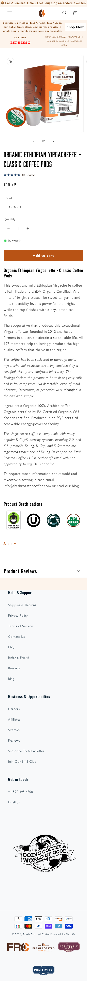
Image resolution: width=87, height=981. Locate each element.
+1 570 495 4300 (20, 792)
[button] (9, 13)
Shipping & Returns (22, 605)
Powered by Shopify (62, 934)
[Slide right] (53, 141)
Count (8, 198)
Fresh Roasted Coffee (36, 934)
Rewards (14, 668)
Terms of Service (20, 626)
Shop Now (75, 27)
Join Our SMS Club (22, 761)
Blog (11, 679)
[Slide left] (33, 141)
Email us (14, 802)
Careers (14, 709)
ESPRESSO (20, 42)
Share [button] (12, 543)
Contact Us (16, 636)
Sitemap (14, 730)
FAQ (11, 647)
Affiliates (14, 719)
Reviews (14, 740)
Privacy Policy (18, 615)
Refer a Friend (18, 658)
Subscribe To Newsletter (26, 751)
